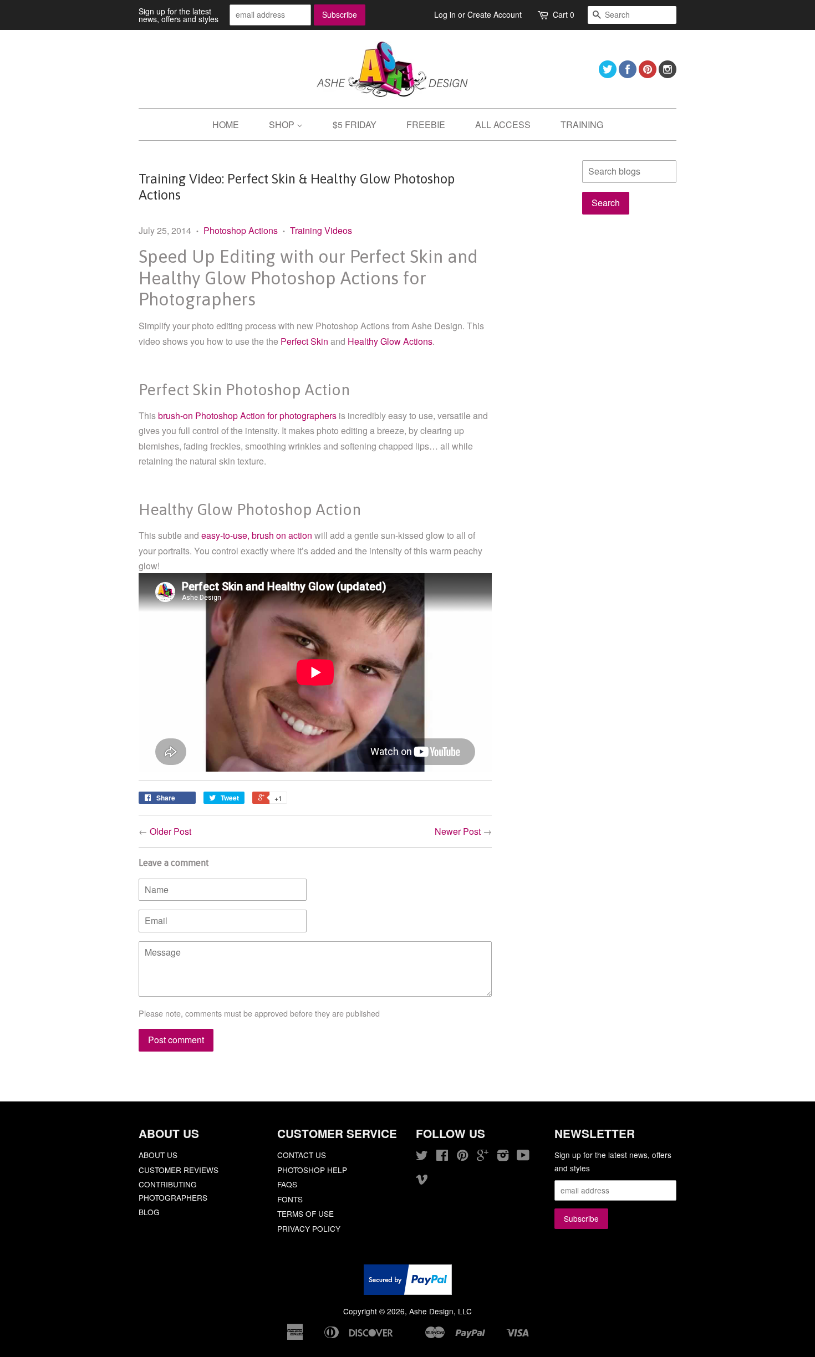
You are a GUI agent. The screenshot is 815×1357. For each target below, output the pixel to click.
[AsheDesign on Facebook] (627, 74)
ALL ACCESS (503, 124)
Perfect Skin (304, 341)
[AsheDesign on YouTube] (523, 1156)
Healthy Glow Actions (390, 341)
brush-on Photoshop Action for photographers (247, 415)
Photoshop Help (312, 1169)
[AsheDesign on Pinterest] (647, 74)
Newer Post (458, 831)
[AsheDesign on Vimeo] (422, 1180)
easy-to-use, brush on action (256, 535)
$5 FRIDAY (354, 124)
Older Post (170, 831)
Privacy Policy (308, 1228)
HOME (225, 124)
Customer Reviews (178, 1169)
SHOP (283, 124)
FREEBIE (425, 124)
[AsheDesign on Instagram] (667, 74)
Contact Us (301, 1154)
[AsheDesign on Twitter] (608, 74)
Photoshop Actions (240, 230)
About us (158, 1154)
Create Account (494, 14)
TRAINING (582, 124)
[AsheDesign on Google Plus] (482, 1156)
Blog (149, 1211)
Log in (445, 14)
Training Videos (321, 230)
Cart (563, 14)
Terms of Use (305, 1213)
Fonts (290, 1199)
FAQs (287, 1184)
